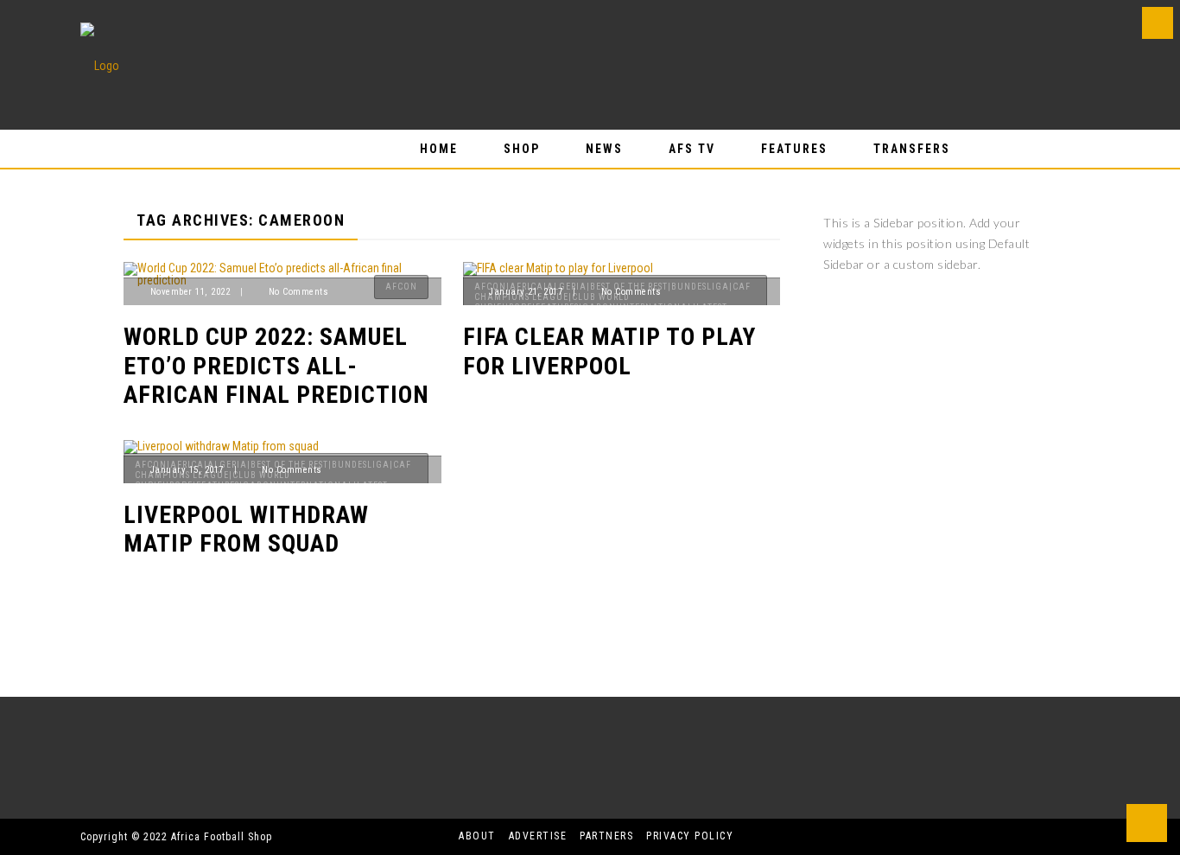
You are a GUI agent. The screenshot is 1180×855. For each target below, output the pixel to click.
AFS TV (692, 149)
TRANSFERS (911, 149)
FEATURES (794, 149)
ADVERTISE (538, 836)
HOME (439, 149)
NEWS (604, 149)
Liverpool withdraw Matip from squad (246, 529)
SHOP (522, 149)
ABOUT (477, 836)
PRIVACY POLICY (689, 836)
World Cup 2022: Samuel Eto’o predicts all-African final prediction (276, 365)
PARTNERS (606, 836)
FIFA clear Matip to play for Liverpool (609, 351)
